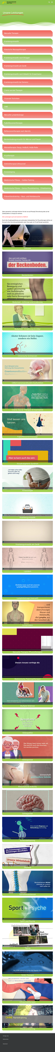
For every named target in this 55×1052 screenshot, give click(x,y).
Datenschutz (5, 1039)
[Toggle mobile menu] (52, 2)
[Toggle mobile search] (49, 2)
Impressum (5, 1044)
